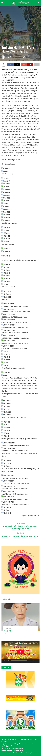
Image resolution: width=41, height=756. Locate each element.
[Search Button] (39, 3)
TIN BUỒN (8, 631)
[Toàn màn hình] (37, 661)
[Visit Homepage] (20, 3)
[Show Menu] (2, 3)
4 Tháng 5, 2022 (24, 57)
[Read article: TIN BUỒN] (20, 617)
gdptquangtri (12, 57)
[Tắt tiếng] (33, 661)
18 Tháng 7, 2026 (21, 634)
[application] (20, 652)
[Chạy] (4, 661)
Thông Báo (7, 628)
